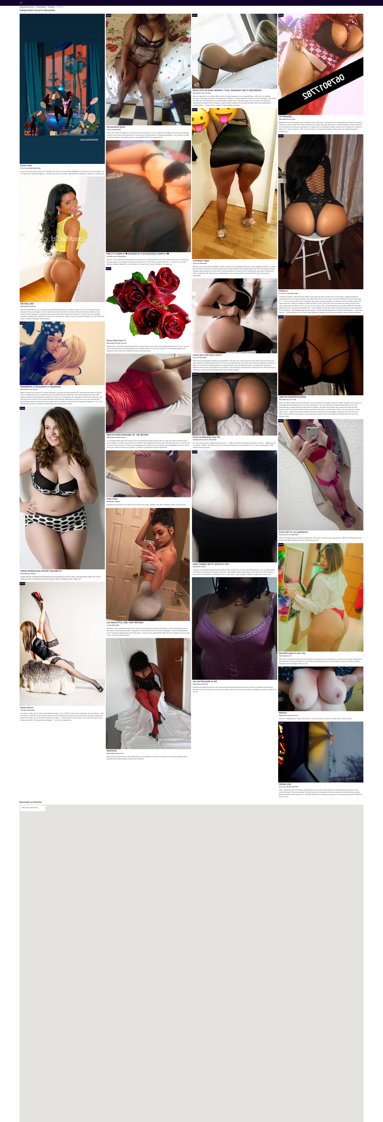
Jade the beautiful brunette (292, 397)
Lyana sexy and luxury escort (207, 355)
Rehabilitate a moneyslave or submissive (40, 386)
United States (41, 7)
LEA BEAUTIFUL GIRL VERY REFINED (125, 622)
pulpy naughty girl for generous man (211, 564)
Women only (285, 784)
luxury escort (27, 707)
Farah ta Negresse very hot (206, 437)
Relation (283, 712)
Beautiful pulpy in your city (292, 653)
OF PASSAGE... (286, 116)
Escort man (26, 165)
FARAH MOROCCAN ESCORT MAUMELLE (41, 571)
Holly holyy (112, 499)
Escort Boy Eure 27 (116, 340)
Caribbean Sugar (201, 260)
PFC (21, 3)
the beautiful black (116, 127)
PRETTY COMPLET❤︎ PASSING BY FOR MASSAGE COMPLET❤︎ (138, 253)
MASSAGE (112, 750)
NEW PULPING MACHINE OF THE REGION (127, 435)
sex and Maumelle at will (205, 681)
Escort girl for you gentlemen (293, 532)
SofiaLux (283, 291)
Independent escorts (27, 7)
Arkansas (51, 7)
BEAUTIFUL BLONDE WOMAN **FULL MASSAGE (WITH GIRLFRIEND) (227, 90)
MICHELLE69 (27, 303)
